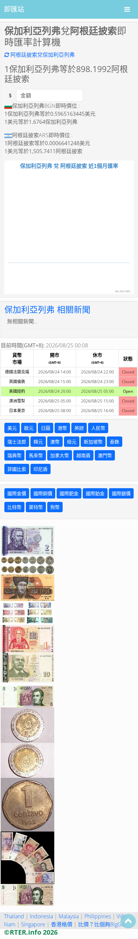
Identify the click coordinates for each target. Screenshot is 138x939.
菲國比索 (16, 469)
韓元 (38, 441)
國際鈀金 (69, 493)
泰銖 (114, 441)
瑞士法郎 (16, 441)
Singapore (33, 924)
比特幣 (14, 507)
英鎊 (79, 428)
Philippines (97, 916)
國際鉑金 (95, 493)
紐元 (71, 441)
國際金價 (16, 493)
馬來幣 (36, 455)
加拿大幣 (59, 455)
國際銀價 (121, 493)
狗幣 (55, 507)
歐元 (28, 428)
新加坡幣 (93, 441)
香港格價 (61, 924)
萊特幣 (36, 507)
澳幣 (55, 441)
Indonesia (41, 916)
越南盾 (83, 455)
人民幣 (98, 428)
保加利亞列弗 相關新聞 (47, 309)
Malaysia (69, 916)
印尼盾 (40, 469)
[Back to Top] (128, 921)
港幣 (62, 428)
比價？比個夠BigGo (101, 924)
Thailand (14, 916)
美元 (12, 428)
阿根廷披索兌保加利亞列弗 (42, 54)
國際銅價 (42, 493)
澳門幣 (105, 455)
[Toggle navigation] (127, 9)
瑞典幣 (14, 455)
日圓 (45, 428)
